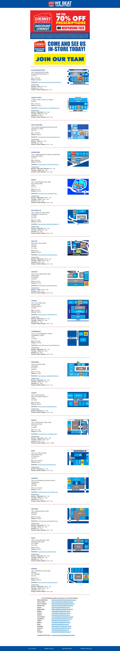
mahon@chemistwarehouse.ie (61, 622)
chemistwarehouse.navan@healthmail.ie (47, 193)
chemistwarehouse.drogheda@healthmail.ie (48, 376)
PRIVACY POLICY (49, 648)
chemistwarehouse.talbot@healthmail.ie (47, 406)
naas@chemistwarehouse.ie (60, 630)
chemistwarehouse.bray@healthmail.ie (47, 464)
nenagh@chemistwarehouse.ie (61, 632)
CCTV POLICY (32, 648)
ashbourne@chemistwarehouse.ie (62, 606)
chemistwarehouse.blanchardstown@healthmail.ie (49, 82)
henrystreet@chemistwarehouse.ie (62, 602)
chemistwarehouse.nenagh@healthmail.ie (47, 582)
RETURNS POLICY (67, 648)
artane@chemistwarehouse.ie (61, 615)
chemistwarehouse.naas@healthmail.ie (47, 551)
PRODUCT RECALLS (86, 648)
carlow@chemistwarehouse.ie (61, 613)
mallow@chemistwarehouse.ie (61, 611)
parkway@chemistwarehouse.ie (61, 626)
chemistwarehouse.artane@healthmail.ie (47, 314)
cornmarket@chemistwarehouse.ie (62, 617)
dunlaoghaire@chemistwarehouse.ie (63, 604)
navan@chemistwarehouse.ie (61, 607)
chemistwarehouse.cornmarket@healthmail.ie (48, 345)
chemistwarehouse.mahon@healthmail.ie (47, 434)
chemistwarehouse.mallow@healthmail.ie (47, 255)
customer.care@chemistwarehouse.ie (63, 635)
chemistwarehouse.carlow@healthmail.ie (47, 285)
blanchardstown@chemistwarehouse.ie (64, 600)
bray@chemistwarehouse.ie (60, 624)
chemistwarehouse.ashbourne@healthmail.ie (48, 164)
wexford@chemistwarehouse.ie (61, 628)
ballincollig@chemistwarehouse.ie (62, 609)
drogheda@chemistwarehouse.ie (62, 619)
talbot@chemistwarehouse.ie (61, 621)
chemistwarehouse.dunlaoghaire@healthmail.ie (49, 137)
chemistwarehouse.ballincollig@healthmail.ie (48, 224)
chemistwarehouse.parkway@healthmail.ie (48, 492)
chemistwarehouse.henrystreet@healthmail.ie (48, 108)
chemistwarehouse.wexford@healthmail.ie (48, 521)
